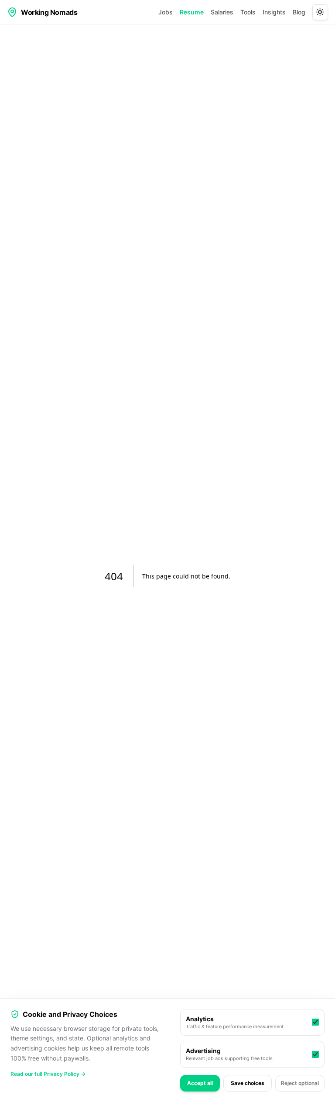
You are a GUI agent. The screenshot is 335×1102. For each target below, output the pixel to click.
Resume (192, 12)
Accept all (200, 1083)
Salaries (222, 12)
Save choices (247, 1083)
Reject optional (300, 1083)
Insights (274, 12)
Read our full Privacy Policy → (47, 1074)
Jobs (165, 12)
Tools (248, 12)
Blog (299, 12)
